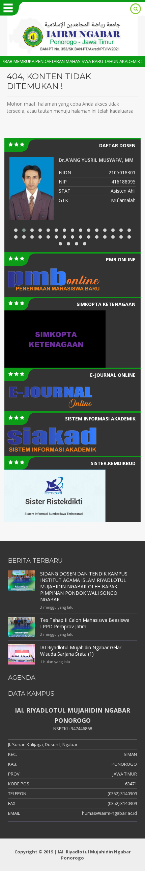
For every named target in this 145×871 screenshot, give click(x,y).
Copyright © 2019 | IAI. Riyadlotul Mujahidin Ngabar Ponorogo (72, 855)
